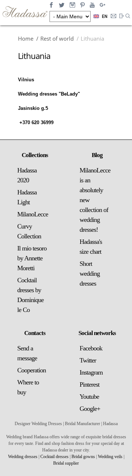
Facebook (91, 348)
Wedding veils (110, 456)
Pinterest (89, 384)
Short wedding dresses (90, 273)
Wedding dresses (22, 456)
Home (25, 38)
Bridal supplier (66, 463)
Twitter (88, 360)
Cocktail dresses (54, 456)
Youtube (89, 396)
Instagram (91, 372)
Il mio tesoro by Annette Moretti (32, 258)
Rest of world (57, 38)
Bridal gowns (83, 456)
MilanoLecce (32, 214)
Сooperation (31, 370)
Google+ (90, 408)
